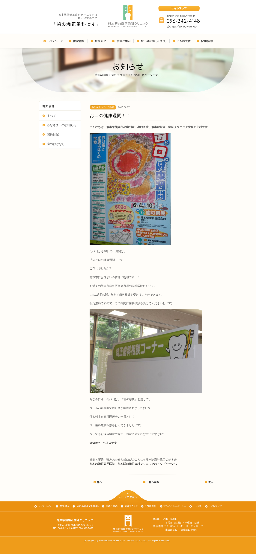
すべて (51, 115)
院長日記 (53, 134)
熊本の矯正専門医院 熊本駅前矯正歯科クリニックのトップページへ (133, 463)
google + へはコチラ (103, 442)
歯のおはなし (56, 144)
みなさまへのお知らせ (62, 125)
